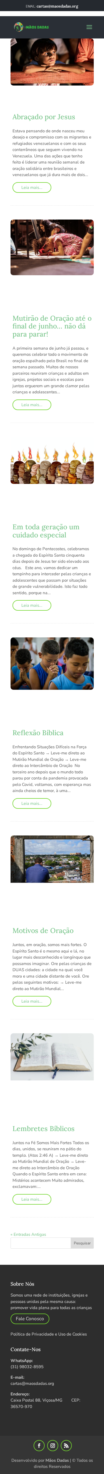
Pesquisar (82, 1243)
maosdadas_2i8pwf (42, 96)
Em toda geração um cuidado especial (46, 530)
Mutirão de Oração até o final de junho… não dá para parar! (52, 326)
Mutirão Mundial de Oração (42, 310)
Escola (20, 102)
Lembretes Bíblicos (43, 1128)
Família (79, 304)
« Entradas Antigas (28, 1234)
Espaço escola (28, 298)
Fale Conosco (30, 1319)
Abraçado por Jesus (43, 116)
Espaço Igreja (27, 304)
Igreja (64, 718)
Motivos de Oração (42, 930)
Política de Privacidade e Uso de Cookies (49, 1334)
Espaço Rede (57, 304)
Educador (25, 292)
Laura (28, 701)
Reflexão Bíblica (38, 732)
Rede (60, 724)
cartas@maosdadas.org (32, 1383)
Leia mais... (31, 187)
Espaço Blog (68, 292)
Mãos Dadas (57, 1460)
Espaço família (45, 102)
